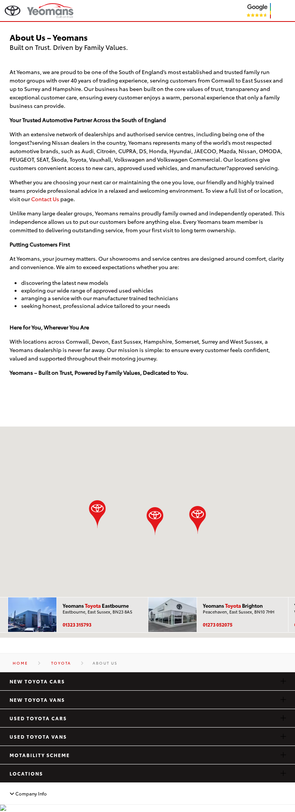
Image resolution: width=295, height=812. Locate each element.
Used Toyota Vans (38, 736)
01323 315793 (77, 624)
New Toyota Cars (37, 681)
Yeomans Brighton (233, 605)
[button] (197, 520)
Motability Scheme (40, 755)
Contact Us (45, 198)
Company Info (30, 794)
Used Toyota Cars (38, 718)
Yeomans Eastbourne (96, 605)
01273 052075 (217, 624)
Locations (26, 773)
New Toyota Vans (37, 699)
